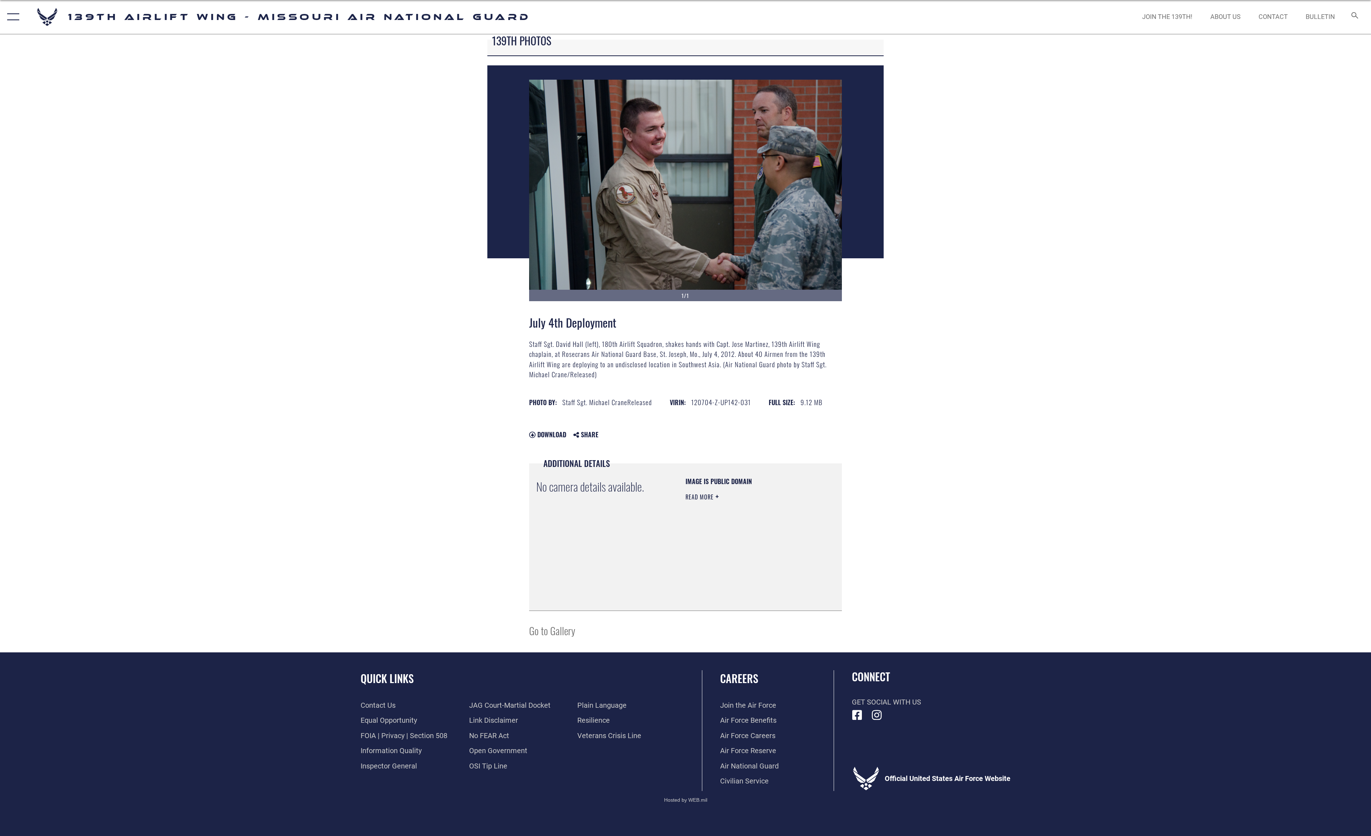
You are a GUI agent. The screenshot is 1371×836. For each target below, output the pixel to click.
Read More (700, 497)
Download (551, 434)
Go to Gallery (552, 630)
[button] (11, 17)
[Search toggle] (1354, 17)
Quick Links (387, 678)
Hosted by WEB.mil (685, 800)
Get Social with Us (886, 702)
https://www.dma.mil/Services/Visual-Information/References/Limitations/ (729, 567)
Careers (739, 678)
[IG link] (877, 715)
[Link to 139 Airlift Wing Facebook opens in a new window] (857, 715)
